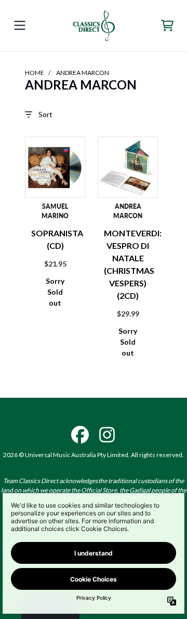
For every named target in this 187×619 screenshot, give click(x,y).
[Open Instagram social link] (107, 434)
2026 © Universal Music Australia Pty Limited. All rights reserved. (93, 455)
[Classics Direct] (94, 25)
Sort (45, 114)
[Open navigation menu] (19, 25)
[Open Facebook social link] (80, 434)
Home (34, 73)
